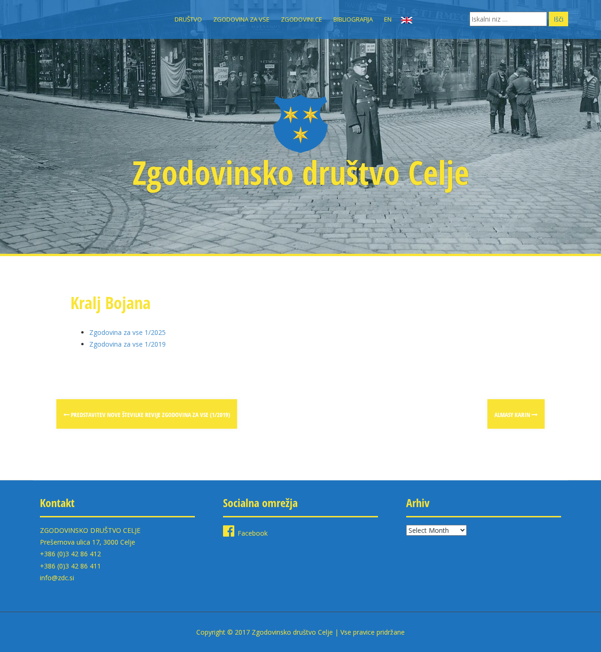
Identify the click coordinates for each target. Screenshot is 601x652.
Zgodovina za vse (241, 19)
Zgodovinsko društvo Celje (300, 172)
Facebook (253, 533)
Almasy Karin (513, 414)
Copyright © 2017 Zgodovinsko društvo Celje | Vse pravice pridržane (300, 632)
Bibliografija (353, 19)
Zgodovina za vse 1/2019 (127, 344)
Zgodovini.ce (301, 19)
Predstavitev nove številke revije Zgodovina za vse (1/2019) (149, 414)
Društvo (188, 19)
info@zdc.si (57, 577)
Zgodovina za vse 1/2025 (127, 332)
